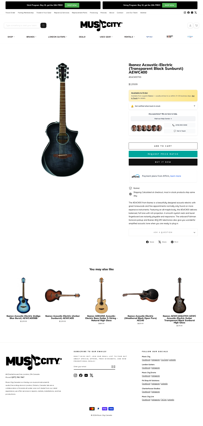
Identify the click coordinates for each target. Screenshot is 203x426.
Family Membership (26, 13)
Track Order (10, 13)
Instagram (155, 360)
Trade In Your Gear (43, 13)
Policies (104, 13)
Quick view (23, 310)
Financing (94, 13)
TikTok (164, 399)
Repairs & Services (61, 13)
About (111, 13)
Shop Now (72, 5)
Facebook (146, 360)
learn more (175, 176)
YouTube (164, 360)
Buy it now (163, 162)
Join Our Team (132, 13)
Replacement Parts (79, 13)
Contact (120, 13)
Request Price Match (163, 154)
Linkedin (172, 360)
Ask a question (163, 232)
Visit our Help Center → (163, 119)
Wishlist (143, 13)
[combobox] (22, 25)
